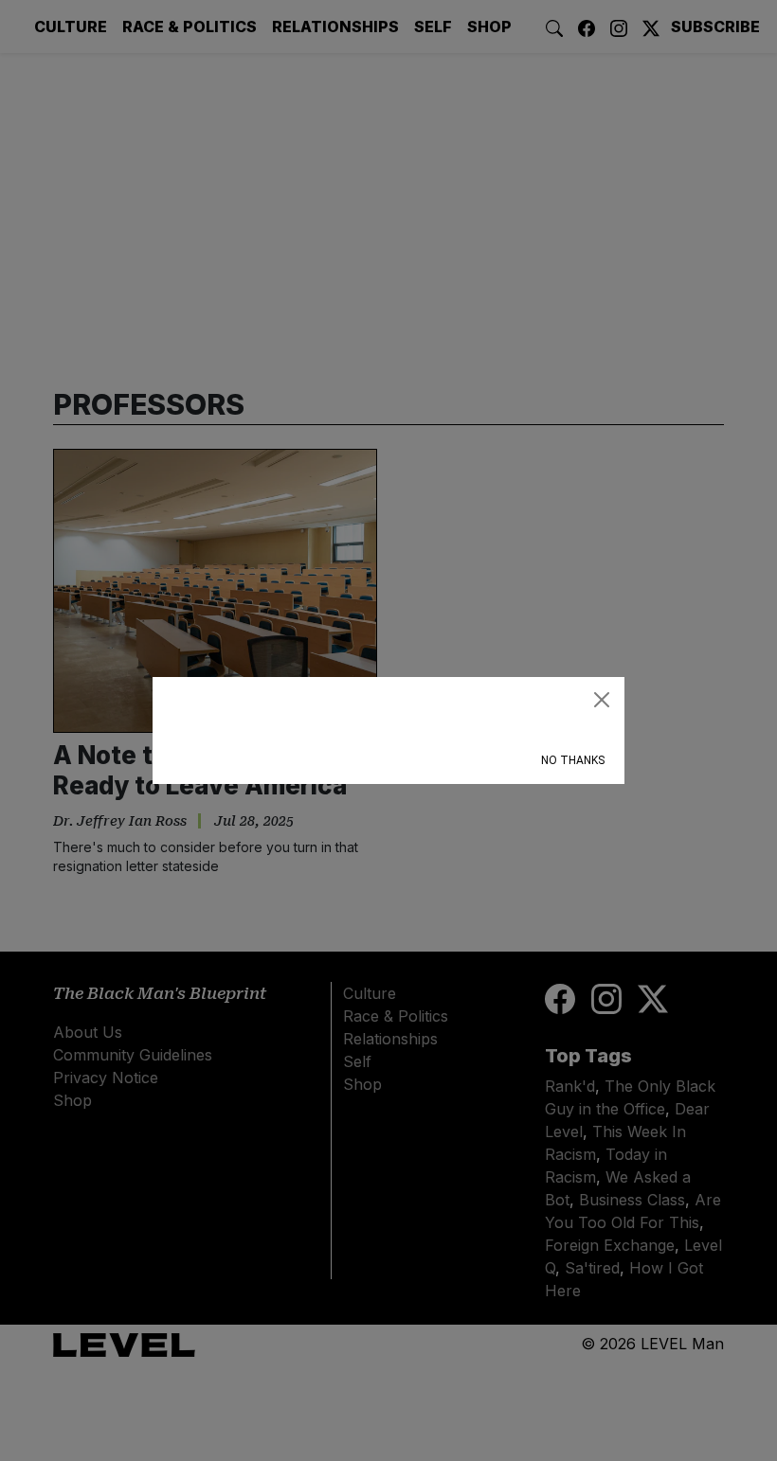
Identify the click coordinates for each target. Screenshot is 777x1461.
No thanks (573, 760)
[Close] (602, 700)
